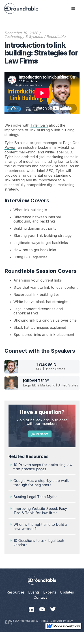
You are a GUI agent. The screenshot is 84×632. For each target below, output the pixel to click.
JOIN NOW (40, 434)
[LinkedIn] (31, 609)
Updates (67, 592)
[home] (21, 8)
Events (34, 592)
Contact (40, 597)
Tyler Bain (39, 125)
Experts (49, 592)
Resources (15, 592)
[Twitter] (53, 609)
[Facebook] (42, 609)
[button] (73, 8)
